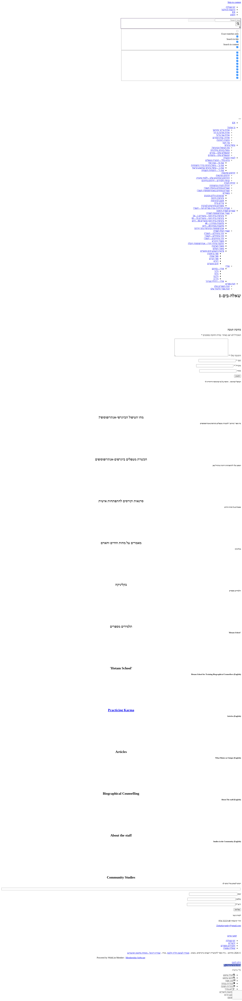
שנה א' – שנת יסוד (216, 163)
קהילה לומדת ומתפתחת (220, 185)
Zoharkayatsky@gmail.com (228, 925)
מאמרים (226, 193)
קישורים (231, 943)
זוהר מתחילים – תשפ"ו (214, 236)
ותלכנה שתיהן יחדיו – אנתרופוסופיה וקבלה (206, 243)
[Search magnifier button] (238, 24)
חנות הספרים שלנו (222, 286)
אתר (239, 371)
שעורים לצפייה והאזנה (225, 210)
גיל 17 (215, 278)
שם (238, 360)
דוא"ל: (238, 904)
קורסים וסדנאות (228, 173)
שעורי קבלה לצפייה (221, 231)
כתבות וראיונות (223, 140)
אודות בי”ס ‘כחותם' (221, 130)
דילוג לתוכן (236, 962)
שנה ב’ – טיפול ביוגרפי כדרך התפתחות (207, 165)
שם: (239, 894)
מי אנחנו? (231, 127)
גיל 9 (216, 273)
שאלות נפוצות (229, 948)
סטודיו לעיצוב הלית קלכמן (178, 953)
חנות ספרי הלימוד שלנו (220, 289)
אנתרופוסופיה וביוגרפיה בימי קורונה (209, 228)
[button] (232, 965)
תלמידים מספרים (228, 945)
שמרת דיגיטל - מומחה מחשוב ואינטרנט (143, 953)
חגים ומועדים (212, 263)
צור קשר (226, 142)
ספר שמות (214, 256)
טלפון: (238, 899)
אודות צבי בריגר (223, 135)
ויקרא (216, 261)
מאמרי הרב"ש (218, 241)
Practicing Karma (121, 710)
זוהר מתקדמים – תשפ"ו (214, 238)
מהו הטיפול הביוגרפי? (221, 147)
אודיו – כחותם (218, 268)
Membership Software (135, 957)
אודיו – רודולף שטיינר (215, 281)
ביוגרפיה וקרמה (217, 198)
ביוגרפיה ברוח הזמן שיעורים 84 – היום (208, 221)
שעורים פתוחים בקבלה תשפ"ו (217, 188)
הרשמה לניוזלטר (228, 9)
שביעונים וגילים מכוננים (214, 195)
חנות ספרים (230, 284)
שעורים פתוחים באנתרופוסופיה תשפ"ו (213, 190)
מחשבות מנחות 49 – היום (213, 226)
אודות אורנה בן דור (221, 132)
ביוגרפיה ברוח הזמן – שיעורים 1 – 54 (208, 215)
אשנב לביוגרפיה (217, 200)
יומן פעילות (230, 7)
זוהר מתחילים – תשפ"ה (214, 233)
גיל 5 (216, 271)
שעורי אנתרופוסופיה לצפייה (218, 213)
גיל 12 (215, 276)
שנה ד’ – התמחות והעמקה (212, 170)
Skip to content (234, 2)
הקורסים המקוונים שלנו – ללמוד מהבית (213, 178)
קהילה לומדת (229, 183)
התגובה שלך (235, 355)
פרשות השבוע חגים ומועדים (212, 251)
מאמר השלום (218, 248)
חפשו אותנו (232, 936)
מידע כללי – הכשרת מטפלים (217, 160)
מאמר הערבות (218, 246)
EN (233, 12)
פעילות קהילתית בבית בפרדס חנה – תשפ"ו (211, 208)
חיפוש (232, 14)
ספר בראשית (212, 253)
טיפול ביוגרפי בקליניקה (220, 150)
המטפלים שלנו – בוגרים (220, 152)
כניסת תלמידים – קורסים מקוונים (216, 180)
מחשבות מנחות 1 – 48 (214, 223)
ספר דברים (213, 258)
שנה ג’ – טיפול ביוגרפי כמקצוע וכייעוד (208, 168)
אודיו (227, 266)
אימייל (237, 365)
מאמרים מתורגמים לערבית (212, 205)
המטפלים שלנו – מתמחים (219, 155)
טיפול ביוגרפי (229, 145)
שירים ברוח (219, 203)
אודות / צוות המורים (221, 137)
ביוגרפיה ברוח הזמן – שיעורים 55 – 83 (208, 218)
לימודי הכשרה (229, 158)
